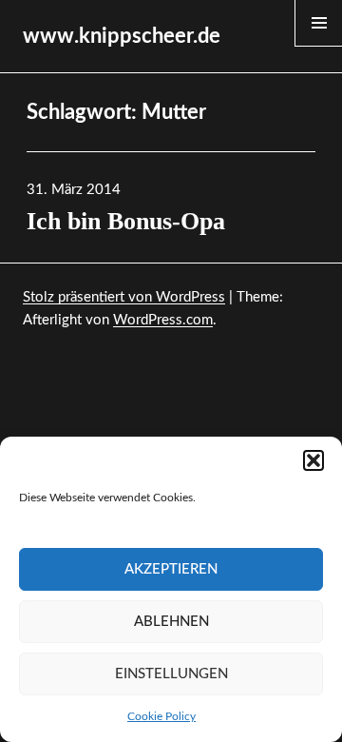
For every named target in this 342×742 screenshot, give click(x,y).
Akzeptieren (171, 569)
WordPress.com (163, 320)
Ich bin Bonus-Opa (126, 221)
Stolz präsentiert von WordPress (124, 297)
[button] (313, 460)
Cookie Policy (161, 716)
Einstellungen (171, 674)
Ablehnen (171, 622)
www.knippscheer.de (121, 36)
